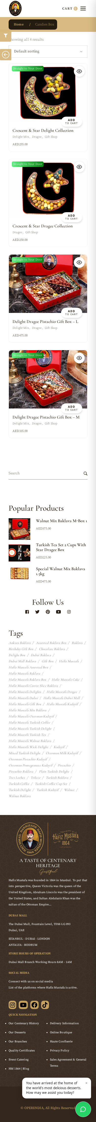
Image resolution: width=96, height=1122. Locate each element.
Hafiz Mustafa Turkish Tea (27, 735)
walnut (69, 790)
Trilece (35, 777)
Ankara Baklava (20, 643)
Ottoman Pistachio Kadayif (28, 759)
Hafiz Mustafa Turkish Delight (30, 728)
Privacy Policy (59, 1050)
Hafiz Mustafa (69, 661)
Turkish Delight (20, 790)
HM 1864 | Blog (19, 1069)
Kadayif (59, 747)
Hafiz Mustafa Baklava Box (27, 679)
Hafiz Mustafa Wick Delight (28, 747)
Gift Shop (51, 137)
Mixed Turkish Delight (24, 753)
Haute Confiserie (61, 1041)
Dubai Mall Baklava (22, 661)
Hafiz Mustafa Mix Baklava (28, 710)
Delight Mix (21, 137)
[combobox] (48, 51)
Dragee (37, 137)
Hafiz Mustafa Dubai (23, 698)
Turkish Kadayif (47, 790)
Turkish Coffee (19, 784)
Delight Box (17, 655)
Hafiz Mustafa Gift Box (25, 704)
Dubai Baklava (41, 655)
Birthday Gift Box (21, 649)
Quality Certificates (22, 1050)
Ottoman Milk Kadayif (62, 753)
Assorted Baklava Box (51, 643)
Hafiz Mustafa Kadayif (62, 704)
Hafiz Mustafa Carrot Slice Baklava (33, 686)
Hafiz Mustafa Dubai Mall (61, 698)
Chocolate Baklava (52, 649)
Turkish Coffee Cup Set (51, 784)
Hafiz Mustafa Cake (66, 679)
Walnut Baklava (20, 796)
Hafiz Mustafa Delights (25, 692)
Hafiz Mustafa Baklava (24, 673)
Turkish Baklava (57, 777)
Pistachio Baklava (21, 771)
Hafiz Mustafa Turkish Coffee (29, 722)
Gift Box (47, 661)
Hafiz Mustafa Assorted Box (28, 667)
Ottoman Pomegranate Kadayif (30, 765)
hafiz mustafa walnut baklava (30, 741)
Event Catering (19, 1059)
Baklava (77, 643)
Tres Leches (17, 777)
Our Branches (18, 1041)
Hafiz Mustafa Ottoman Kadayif (31, 716)
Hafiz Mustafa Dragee (62, 692)
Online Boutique (61, 1032)
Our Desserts (17, 1032)
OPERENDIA (34, 1108)
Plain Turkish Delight (54, 771)
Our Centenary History (24, 1023)
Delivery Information (64, 1023)
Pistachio (64, 765)
